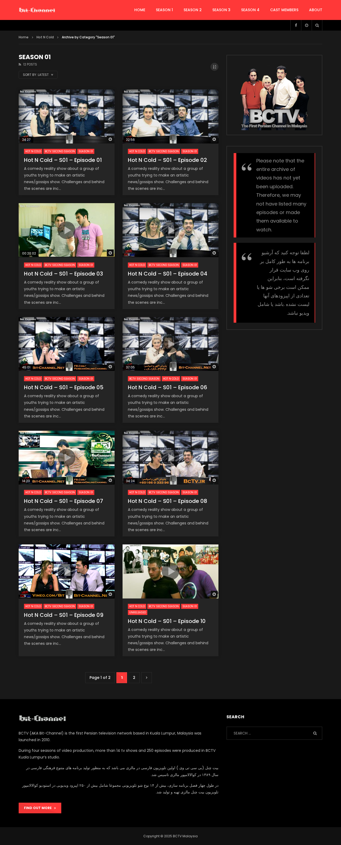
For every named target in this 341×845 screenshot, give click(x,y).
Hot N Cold (33, 151)
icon (66, 116)
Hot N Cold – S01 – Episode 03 (63, 273)
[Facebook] (295, 25)
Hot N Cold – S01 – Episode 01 (63, 160)
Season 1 (164, 10)
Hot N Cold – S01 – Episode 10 (167, 621)
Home (24, 37)
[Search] (317, 25)
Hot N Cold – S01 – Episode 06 (167, 387)
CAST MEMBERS (284, 10)
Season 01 (86, 151)
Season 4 (250, 10)
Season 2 (193, 10)
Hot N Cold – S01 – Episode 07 (63, 501)
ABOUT (315, 10)
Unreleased (137, 612)
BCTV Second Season (60, 151)
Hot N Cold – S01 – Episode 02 (167, 160)
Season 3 (221, 10)
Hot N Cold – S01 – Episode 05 (63, 387)
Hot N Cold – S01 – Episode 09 (63, 615)
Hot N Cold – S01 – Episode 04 (167, 273)
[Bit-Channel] (37, 10)
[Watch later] (306, 25)
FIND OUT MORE (39, 808)
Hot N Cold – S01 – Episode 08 (167, 501)
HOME (139, 10)
